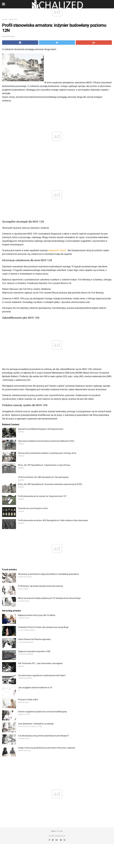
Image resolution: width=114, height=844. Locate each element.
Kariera (4, 19)
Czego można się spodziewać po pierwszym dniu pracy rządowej (46, 748)
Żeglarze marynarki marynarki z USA (34, 651)
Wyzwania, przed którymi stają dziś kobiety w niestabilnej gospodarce (48, 574)
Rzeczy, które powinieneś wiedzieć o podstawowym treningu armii (47, 453)
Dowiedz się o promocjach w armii (33, 508)
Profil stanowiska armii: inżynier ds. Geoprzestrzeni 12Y (42, 496)
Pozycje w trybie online (28, 699)
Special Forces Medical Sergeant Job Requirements (40, 429)
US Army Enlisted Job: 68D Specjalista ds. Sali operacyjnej (43, 477)
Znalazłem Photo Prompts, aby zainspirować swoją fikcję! (43, 627)
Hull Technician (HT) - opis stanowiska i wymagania (40, 663)
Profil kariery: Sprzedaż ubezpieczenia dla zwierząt (40, 586)
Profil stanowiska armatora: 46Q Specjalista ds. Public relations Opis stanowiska (53, 520)
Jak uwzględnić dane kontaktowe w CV (35, 687)
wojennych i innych (57, 250)
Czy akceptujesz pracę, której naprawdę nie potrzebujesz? (43, 736)
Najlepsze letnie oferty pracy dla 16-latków (36, 615)
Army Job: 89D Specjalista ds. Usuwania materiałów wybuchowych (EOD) (50, 484)
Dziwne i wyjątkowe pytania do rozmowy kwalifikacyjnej (42, 711)
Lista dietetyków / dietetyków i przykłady (36, 724)
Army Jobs (13, 19)
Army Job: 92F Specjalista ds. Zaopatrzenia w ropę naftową (44, 465)
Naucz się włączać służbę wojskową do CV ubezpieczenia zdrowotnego (49, 598)
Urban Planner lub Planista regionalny (34, 639)
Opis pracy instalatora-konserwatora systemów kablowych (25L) (46, 441)
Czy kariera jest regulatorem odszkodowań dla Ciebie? (42, 675)
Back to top (57, 831)
